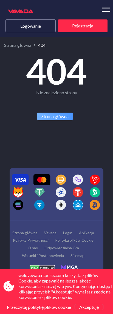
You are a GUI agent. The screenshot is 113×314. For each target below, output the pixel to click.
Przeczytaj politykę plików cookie (39, 307)
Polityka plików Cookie (74, 240)
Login (67, 232)
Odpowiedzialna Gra (61, 248)
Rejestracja (82, 25)
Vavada (50, 232)
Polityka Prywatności (31, 240)
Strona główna (17, 45)
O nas (33, 248)
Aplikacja (86, 232)
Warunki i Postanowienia (43, 255)
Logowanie (30, 25)
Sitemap (77, 255)
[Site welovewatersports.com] (26, 11)
